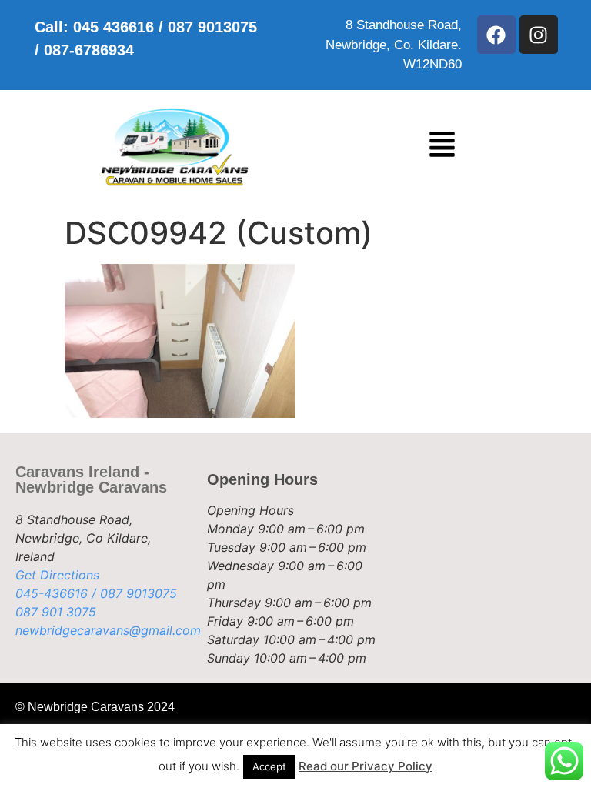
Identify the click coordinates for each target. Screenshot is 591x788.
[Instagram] (538, 34)
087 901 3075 (55, 611)
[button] (442, 147)
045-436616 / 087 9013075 (96, 593)
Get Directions (57, 575)
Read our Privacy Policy (365, 766)
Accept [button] (269, 766)
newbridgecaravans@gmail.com (108, 630)
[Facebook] (496, 34)
